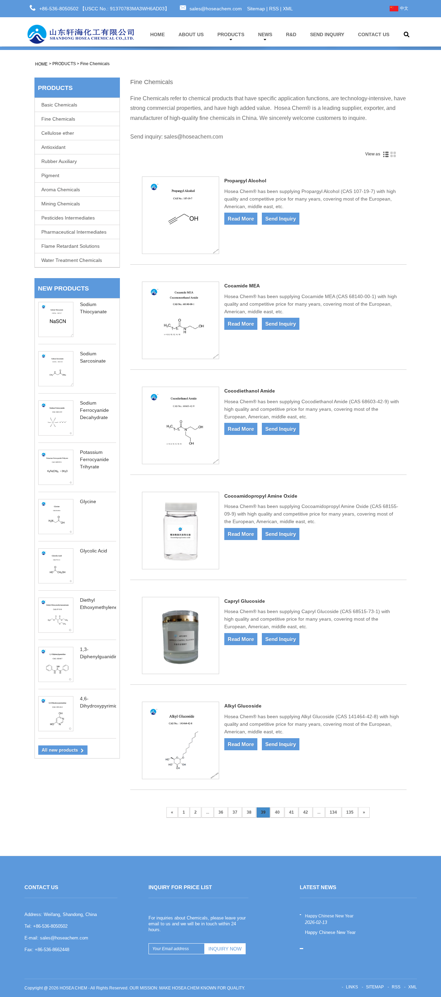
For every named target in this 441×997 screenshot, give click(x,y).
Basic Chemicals (59, 105)
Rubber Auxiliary (59, 161)
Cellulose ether (57, 133)
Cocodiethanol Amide (249, 391)
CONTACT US (373, 34)
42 (305, 812)
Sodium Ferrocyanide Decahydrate (94, 410)
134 (333, 812)
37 (235, 812)
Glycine (88, 501)
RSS (274, 8)
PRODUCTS (230, 34)
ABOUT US (191, 34)
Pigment (50, 175)
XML (288, 8)
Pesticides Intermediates (68, 218)
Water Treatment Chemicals (71, 260)
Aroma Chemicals (60, 189)
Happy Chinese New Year (329, 916)
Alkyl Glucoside (242, 706)
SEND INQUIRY (327, 34)
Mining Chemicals (60, 203)
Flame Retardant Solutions (70, 246)
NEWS (265, 34)
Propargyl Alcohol (245, 180)
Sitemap (256, 8)
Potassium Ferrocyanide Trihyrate (94, 459)
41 (291, 812)
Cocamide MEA (242, 285)
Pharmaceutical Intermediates (73, 232)
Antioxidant (53, 147)
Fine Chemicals (95, 63)
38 (249, 812)
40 (277, 812)
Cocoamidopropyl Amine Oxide (260, 496)
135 (349, 812)
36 (220, 812)
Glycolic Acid (93, 550)
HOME (157, 34)
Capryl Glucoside (244, 601)
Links (352, 987)
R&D (291, 34)
